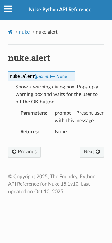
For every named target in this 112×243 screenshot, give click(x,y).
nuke (24, 32)
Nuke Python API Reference (60, 9)
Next (90, 151)
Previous (26, 151)
